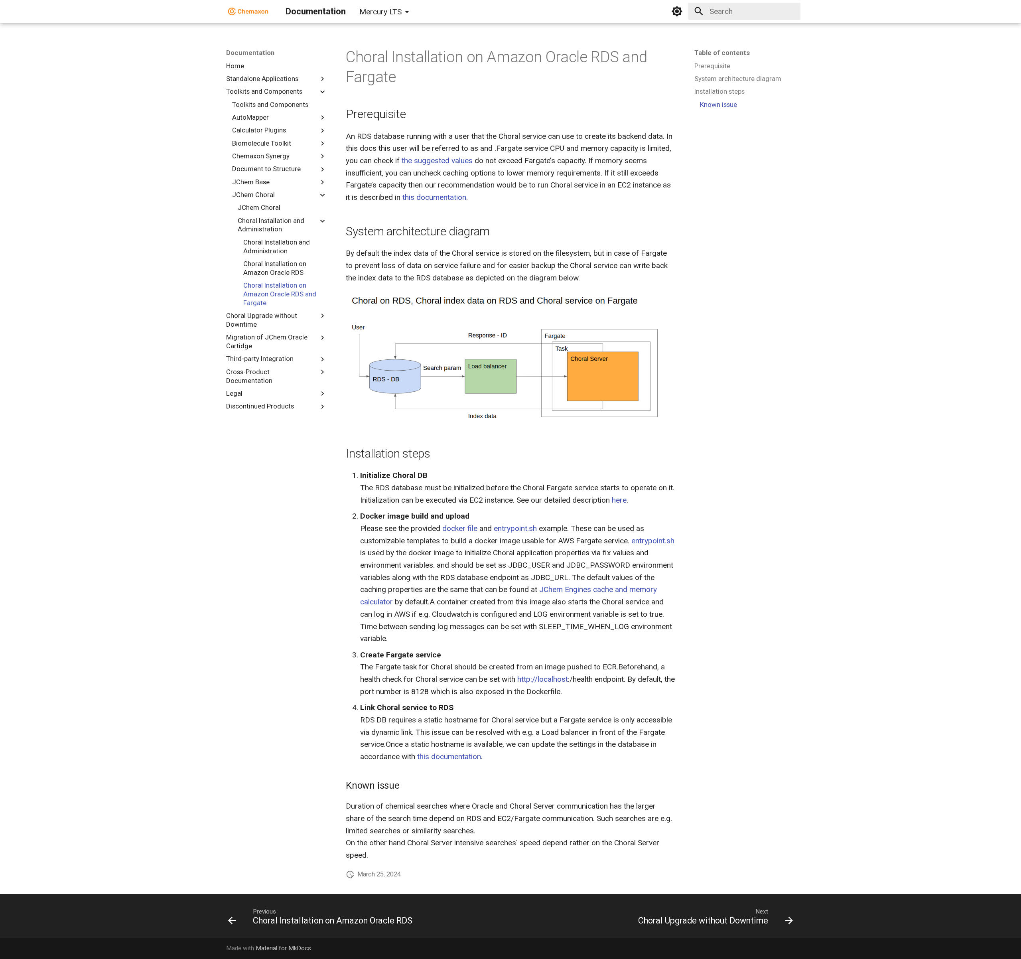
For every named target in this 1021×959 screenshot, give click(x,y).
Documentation (250, 53)
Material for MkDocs (283, 948)
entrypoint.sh (515, 528)
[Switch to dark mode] (677, 11)
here (619, 500)
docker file (459, 528)
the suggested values (437, 160)
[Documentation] (248, 11)
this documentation (434, 197)
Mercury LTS (380, 11)
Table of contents (722, 53)
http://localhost (542, 679)
